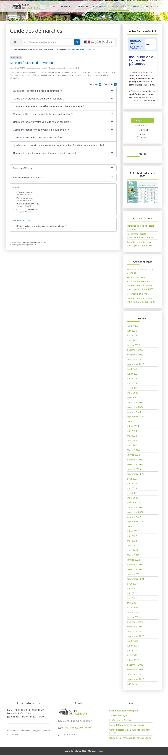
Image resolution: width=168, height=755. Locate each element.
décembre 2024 (135, 402)
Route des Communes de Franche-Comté (130, 737)
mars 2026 (132, 340)
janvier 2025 (133, 397)
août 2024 (132, 421)
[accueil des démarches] (15, 41)
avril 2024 (132, 440)
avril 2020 (132, 655)
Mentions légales (95, 751)
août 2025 (132, 368)
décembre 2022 (135, 507)
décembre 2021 (135, 564)
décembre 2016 (135, 664)
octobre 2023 (134, 469)
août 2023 (132, 478)
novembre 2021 (135, 569)
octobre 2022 (134, 516)
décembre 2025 (135, 349)
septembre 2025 (135, 364)
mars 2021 (132, 607)
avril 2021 (132, 602)
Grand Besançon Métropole (123, 710)
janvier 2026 (133, 345)
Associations (99, 6)
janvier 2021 (133, 617)
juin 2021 (132, 593)
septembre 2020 (135, 636)
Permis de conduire (24, 198)
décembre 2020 (135, 621)
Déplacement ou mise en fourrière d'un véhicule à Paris (40, 226)
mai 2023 (132, 488)
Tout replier (94, 84)
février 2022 (133, 555)
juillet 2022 (133, 531)
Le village (83, 6)
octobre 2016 (134, 674)
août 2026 (132, 325)
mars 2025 (132, 392)
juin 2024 (132, 430)
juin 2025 (132, 378)
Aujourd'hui (142, 120)
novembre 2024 (135, 407)
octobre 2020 (134, 631)
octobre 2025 (134, 359)
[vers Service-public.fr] (98, 42)
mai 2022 (132, 540)
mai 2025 (132, 383)
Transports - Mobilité (38, 49)
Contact (136, 6)
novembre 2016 (135, 669)
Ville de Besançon (118, 715)
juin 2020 (132, 650)
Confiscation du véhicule (26, 209)
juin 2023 (132, 483)
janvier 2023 (133, 502)
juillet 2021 (133, 588)
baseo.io (33, 245)
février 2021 (133, 612)
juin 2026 (132, 330)
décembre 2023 (135, 459)
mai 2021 (132, 597)
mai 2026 (132, 335)
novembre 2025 (135, 354)
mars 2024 (132, 445)
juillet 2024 (133, 426)
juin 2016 (132, 683)
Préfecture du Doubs (120, 720)
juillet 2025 (133, 373)
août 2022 (132, 526)
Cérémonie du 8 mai (137, 293)
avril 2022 (132, 545)
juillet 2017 (133, 660)
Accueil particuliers (19, 49)
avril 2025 (132, 387)
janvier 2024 (133, 454)
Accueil (52, 6)
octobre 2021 (134, 574)
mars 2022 (132, 550)
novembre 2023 (135, 464)
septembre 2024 (135, 416)
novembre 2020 (135, 626)
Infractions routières (58, 49)
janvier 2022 (133, 559)
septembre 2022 (135, 521)
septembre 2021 (135, 578)
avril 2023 (132, 492)
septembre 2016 (135, 679)
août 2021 (132, 583)
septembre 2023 (135, 473)
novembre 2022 (135, 512)
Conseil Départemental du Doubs (126, 724)
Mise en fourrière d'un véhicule (81, 49)
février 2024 (133, 450)
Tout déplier (109, 84)
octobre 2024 (134, 411)
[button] (63, 91)
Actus (149, 6)
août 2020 (132, 640)
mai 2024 (132, 435)
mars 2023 (132, 497)
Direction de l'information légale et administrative (28, 242)
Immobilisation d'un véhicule (28, 204)
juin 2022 (132, 535)
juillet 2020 (133, 645)
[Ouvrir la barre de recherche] (158, 6)
